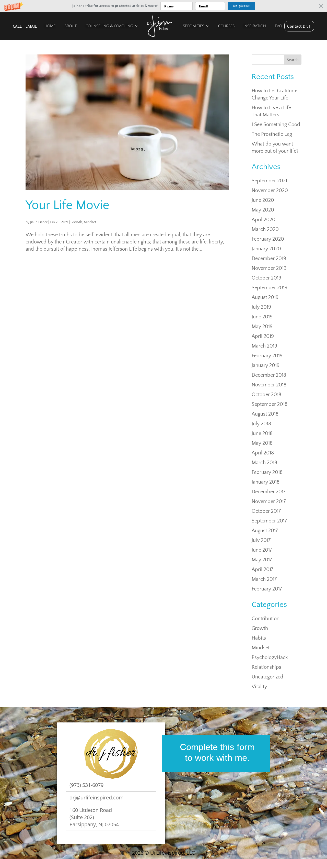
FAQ (278, 26)
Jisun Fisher (39, 222)
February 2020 (268, 239)
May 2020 (263, 210)
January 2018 (265, 482)
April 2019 (263, 336)
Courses (226, 26)
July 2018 (261, 424)
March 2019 (264, 346)
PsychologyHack (270, 657)
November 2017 (269, 501)
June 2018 (262, 433)
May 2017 (262, 560)
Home (49, 26)
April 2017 (262, 569)
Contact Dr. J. (299, 26)
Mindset (90, 222)
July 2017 (261, 540)
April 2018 (263, 453)
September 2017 (269, 521)
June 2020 (263, 200)
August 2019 (265, 297)
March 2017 (264, 579)
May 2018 (262, 443)
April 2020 (263, 219)
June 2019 (262, 317)
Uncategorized (267, 677)
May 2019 (262, 326)
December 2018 (269, 375)
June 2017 (262, 550)
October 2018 (266, 394)
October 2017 (266, 511)
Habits (259, 638)
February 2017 (267, 589)
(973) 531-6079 (86, 785)
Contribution (265, 618)
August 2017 (265, 530)
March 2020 (265, 229)
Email (31, 26)
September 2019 (269, 288)
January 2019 (265, 365)
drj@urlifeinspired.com (96, 797)
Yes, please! (241, 6)
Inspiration (254, 26)
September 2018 (269, 404)
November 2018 (269, 385)
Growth (76, 222)
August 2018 (265, 414)
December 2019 (269, 258)
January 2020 (266, 249)
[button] (163, 6)
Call (17, 26)
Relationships (266, 667)
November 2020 (270, 190)
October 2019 (266, 278)
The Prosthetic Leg (272, 134)
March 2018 (264, 462)
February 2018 (267, 472)
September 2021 (269, 181)
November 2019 (269, 268)
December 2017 (269, 492)
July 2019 (261, 307)
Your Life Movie (67, 205)
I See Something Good (276, 124)
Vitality (259, 686)
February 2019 (267, 356)
